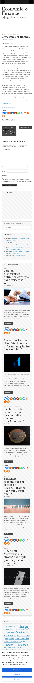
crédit (19, 642)
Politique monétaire (14, 406)
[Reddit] (9, 113)
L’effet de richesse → (25, 127)
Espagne (7, 647)
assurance (8, 629)
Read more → (8, 323)
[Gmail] (25, 113)
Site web (4, 175)
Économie (6, 406)
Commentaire (6, 149)
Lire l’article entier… (7, 103)
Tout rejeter (17, 679)
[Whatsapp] (18, 113)
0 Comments (12, 39)
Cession (20, 632)
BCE (27, 629)
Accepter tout (17, 669)
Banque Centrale (17, 629)
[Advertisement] (17, 206)
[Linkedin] (12, 113)
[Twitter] (6, 113)
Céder (9, 644)
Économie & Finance (15, 11)
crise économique (11, 642)
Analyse (24, 626)
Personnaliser (17, 674)
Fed (18, 647)
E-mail (4, 171)
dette (14, 645)
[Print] (28, 113)
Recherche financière (13, 34)
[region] (17, 666)
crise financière (22, 638)
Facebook (13, 647)
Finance (4, 34)
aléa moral (16, 626)
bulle (13, 632)
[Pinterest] (15, 113)
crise (19, 635)
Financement (25, 647)
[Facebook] (3, 113)
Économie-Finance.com (8, 107)
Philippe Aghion (10, 120)
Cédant (25, 641)
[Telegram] (21, 113)
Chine (26, 632)
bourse (8, 632)
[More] (3, 116)
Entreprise (7, 268)
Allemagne (9, 627)
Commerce (10, 635)
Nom (3, 166)
